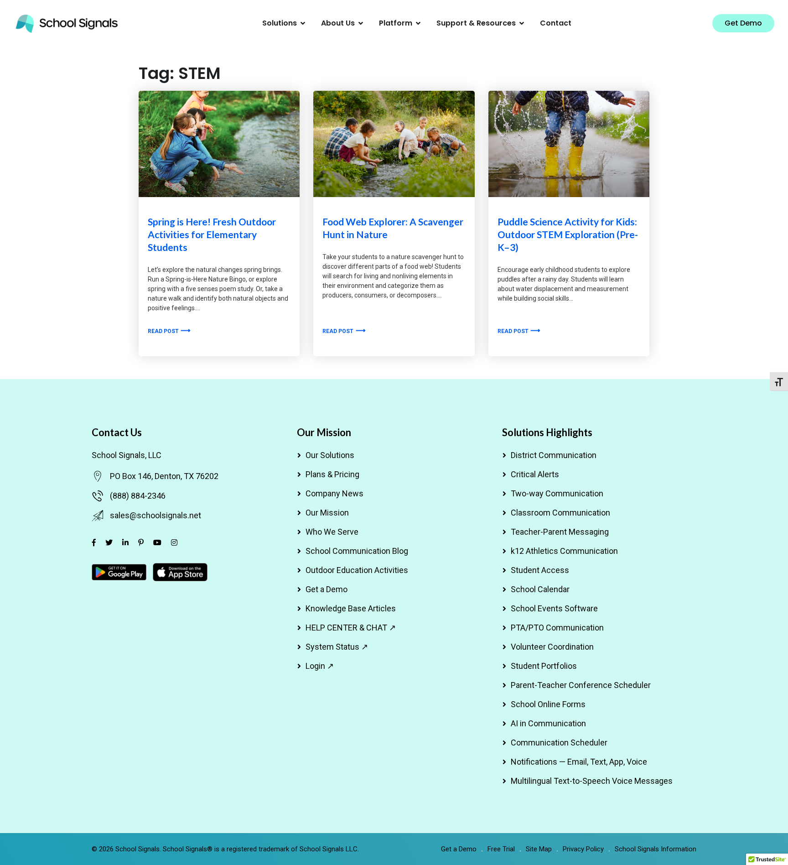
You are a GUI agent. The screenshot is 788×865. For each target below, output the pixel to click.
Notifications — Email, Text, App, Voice (579, 761)
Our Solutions (330, 455)
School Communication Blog (357, 551)
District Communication (553, 455)
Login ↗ (320, 666)
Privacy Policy (583, 849)
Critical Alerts (535, 474)
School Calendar (540, 589)
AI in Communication (548, 723)
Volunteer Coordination (552, 646)
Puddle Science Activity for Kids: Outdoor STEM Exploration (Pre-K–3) (568, 234)
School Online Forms (548, 704)
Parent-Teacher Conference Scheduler (581, 685)
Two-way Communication (557, 493)
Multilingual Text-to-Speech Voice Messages (592, 781)
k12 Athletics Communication (564, 551)
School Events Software (554, 608)
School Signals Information (655, 849)
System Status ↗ (337, 646)
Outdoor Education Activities (357, 570)
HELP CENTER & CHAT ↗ (351, 627)
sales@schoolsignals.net (155, 515)
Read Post (164, 331)
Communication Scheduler (559, 742)
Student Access (540, 570)
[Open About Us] (360, 23)
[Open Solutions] (302, 23)
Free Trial (501, 849)
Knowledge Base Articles (351, 608)
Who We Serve (332, 532)
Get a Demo (326, 589)
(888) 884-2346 (138, 495)
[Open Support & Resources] (521, 23)
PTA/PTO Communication (557, 627)
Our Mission (327, 512)
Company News (334, 493)
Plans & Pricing (332, 474)
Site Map (539, 849)
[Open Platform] (418, 23)
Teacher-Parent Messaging (560, 532)
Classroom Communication (560, 512)
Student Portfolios (544, 666)
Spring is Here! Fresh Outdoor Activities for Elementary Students (212, 234)
